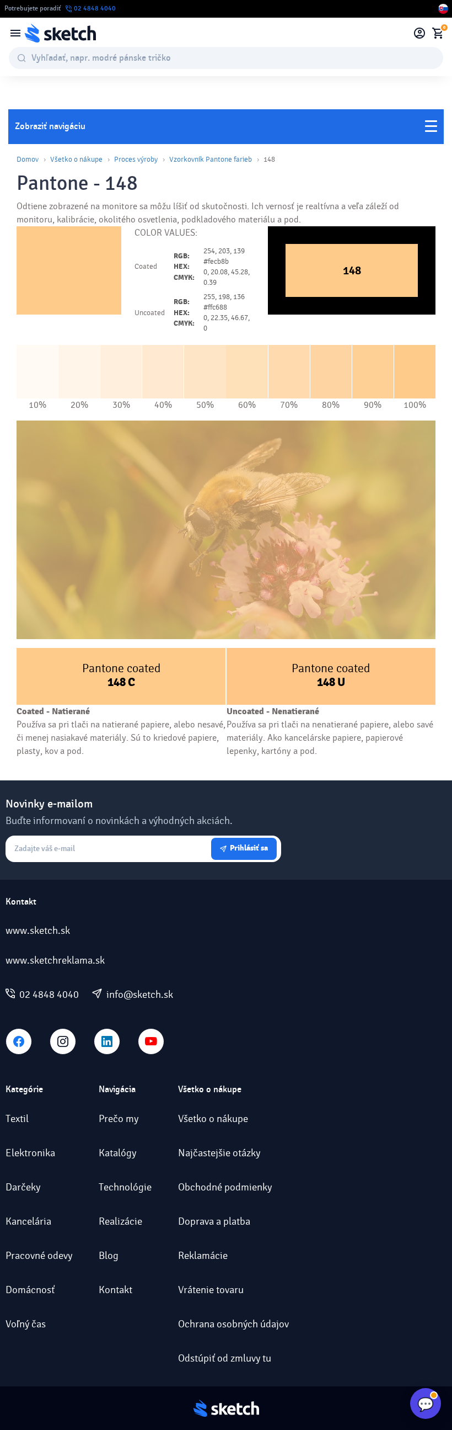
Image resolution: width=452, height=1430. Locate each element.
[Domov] (60, 33)
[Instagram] (63, 1041)
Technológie (125, 1187)
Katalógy (117, 1153)
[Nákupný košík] (437, 33)
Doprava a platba (214, 1221)
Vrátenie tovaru (211, 1290)
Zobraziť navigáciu (50, 126)
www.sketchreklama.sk (55, 960)
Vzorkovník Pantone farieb (210, 159)
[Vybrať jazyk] (443, 9)
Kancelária (28, 1221)
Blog (109, 1256)
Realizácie (120, 1221)
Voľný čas (26, 1324)
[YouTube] (151, 1041)
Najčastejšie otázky (219, 1153)
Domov (28, 159)
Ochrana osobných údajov (233, 1324)
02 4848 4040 (49, 994)
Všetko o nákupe (76, 159)
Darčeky (23, 1187)
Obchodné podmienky (225, 1187)
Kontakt (115, 1290)
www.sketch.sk (38, 930)
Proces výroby (136, 159)
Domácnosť (30, 1290)
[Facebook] (19, 1041)
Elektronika (30, 1153)
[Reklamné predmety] (15, 33)
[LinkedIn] (107, 1041)
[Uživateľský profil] (420, 33)
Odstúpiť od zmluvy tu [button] (224, 1358)
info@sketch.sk (139, 994)
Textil (17, 1119)
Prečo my (118, 1119)
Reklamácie (203, 1256)
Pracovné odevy (39, 1256)
